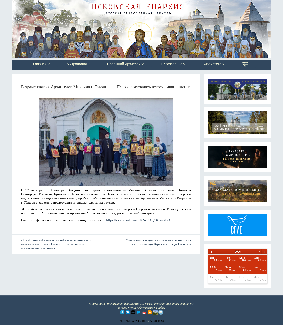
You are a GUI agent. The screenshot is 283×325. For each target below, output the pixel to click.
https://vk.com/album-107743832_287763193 (137, 220)
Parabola (141, 320)
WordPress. (157, 320)
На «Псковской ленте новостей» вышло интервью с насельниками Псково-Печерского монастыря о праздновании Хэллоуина (56, 244)
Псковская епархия (66, 3)
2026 (238, 251)
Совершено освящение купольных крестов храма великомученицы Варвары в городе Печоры (158, 242)
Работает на (127, 320)
